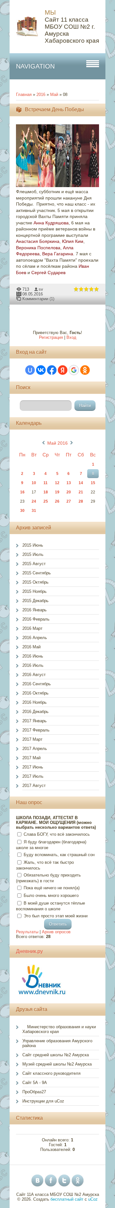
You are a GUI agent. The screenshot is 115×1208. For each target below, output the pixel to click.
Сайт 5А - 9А (34, 1082)
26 (57, 501)
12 (57, 483)
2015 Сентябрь (36, 573)
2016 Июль (32, 665)
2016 (40, 94)
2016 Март (32, 628)
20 (68, 492)
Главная (24, 94)
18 (45, 492)
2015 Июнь (32, 545)
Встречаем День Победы (54, 109)
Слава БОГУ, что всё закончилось (57, 834)
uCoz (93, 1199)
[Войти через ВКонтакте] (41, 370)
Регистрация (51, 337)
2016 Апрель (34, 637)
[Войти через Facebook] (52, 370)
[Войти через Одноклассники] (85, 370)
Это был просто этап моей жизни (56, 915)
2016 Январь (34, 610)
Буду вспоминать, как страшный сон (59, 854)
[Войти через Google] (74, 370)
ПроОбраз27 (34, 1091)
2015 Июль (32, 554)
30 (22, 510)
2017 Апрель (34, 748)
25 (45, 501)
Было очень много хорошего (51, 895)
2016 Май (31, 646)
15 (93, 483)
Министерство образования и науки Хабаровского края (59, 1029)
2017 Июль (32, 776)
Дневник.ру (29, 951)
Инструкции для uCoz (43, 1101)
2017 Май (31, 757)
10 (34, 483)
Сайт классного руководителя (51, 1073)
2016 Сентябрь (36, 683)
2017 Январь (34, 720)
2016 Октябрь (35, 693)
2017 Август (34, 785)
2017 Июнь (32, 767)
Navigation (35, 66)
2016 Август (34, 674)
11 (45, 483)
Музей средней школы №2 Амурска (57, 1064)
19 (57, 492)
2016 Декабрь (35, 711)
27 (68, 501)
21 (81, 492)
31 (34, 510)
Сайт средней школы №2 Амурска (55, 1054)
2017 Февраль (36, 730)
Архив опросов (56, 931)
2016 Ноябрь (34, 702)
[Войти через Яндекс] (62, 370)
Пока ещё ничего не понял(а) (52, 887)
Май (54, 94)
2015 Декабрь (35, 600)
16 (22, 492)
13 (68, 483)
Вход (71, 337)
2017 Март (32, 739)
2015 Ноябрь (34, 591)
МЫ (50, 12)
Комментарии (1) (38, 298)
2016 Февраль (36, 619)
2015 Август (34, 563)
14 (81, 483)
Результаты (27, 931)
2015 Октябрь (35, 582)
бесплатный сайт (66, 1199)
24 (34, 501)
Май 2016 (57, 443)
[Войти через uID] (30, 370)
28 (81, 501)
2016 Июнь (32, 656)
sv (41, 289)
